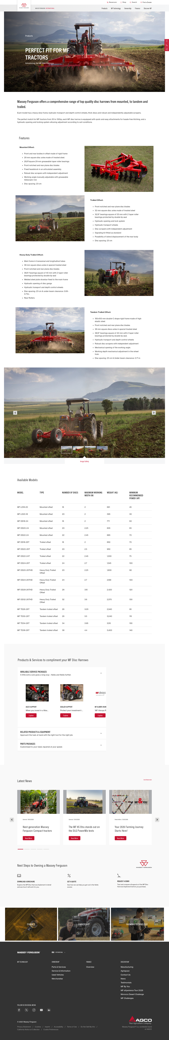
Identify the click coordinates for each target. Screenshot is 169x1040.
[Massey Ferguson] (24, 5)
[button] (78, 449)
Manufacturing (127, 967)
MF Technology (116, 8)
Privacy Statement (24, 1027)
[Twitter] (26, 1010)
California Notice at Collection (28, 1029)
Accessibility (58, 1027)
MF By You (125, 986)
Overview (90, 967)
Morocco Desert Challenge (132, 994)
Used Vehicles (58, 975)
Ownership (127, 8)
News (123, 979)
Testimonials (126, 982)
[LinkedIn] (49, 1010)
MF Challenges (127, 998)
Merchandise (57, 979)
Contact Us (125, 975)
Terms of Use (72, 1027)
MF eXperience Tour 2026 (132, 990)
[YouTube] (41, 1010)
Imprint (47, 1027)
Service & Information (61, 971)
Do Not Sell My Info (88, 1027)
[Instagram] (34, 1010)
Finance (137, 8)
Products (104, 8)
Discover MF (148, 8)
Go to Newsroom (148, 780)
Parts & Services (59, 967)
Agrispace (125, 971)
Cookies (38, 1027)
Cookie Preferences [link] (50, 1029)
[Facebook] (19, 1010)
